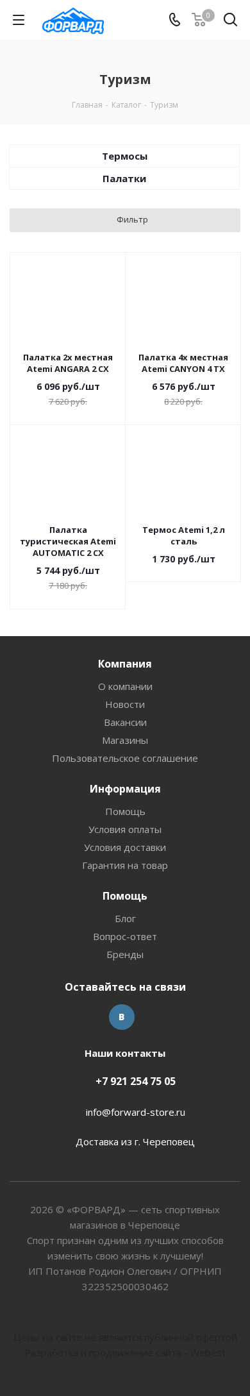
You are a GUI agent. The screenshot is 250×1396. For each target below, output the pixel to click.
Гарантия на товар (125, 865)
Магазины (125, 740)
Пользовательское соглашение (125, 758)
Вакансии (125, 722)
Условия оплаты (125, 829)
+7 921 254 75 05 (136, 1081)
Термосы (124, 155)
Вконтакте (122, 1017)
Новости (125, 704)
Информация (125, 789)
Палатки (124, 178)
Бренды (125, 954)
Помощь (125, 811)
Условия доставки (125, 847)
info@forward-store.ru (135, 1112)
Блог (125, 918)
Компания (125, 664)
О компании (125, 686)
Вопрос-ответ (125, 936)
